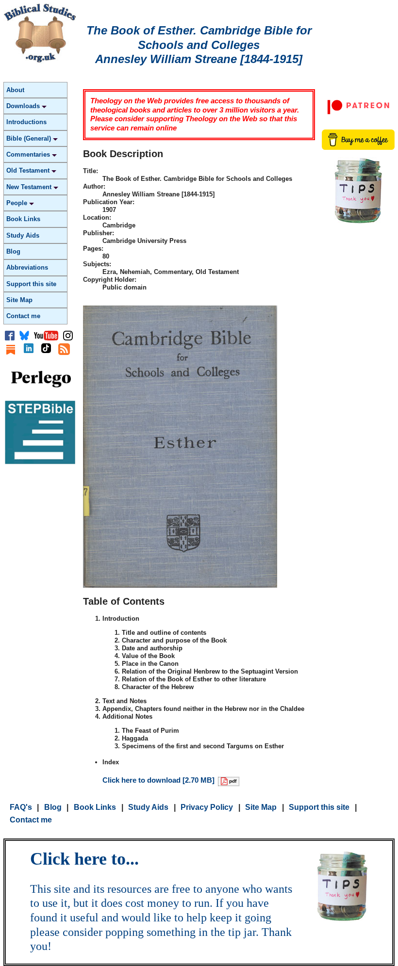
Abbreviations (27, 267)
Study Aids (22, 235)
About (15, 90)
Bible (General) (29, 138)
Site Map (19, 300)
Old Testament (28, 170)
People (17, 203)
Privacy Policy (207, 807)
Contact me (23, 316)
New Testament (29, 187)
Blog (13, 251)
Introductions (26, 122)
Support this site (31, 284)
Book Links (23, 219)
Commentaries (29, 154)
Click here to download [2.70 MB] (169, 780)
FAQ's (21, 807)
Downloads (24, 106)
